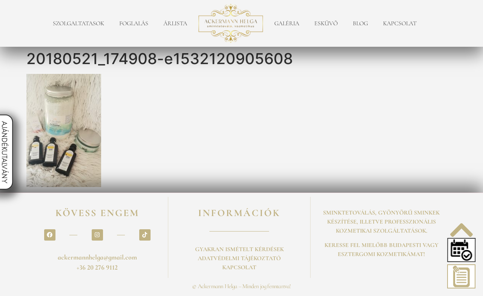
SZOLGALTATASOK (78, 23)
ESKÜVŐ (326, 23)
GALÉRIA (286, 23)
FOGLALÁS (133, 23)
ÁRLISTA (175, 23)
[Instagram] (97, 235)
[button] (461, 250)
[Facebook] (49, 235)
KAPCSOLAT (400, 23)
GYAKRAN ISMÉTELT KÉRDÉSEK (239, 249)
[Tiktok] (145, 235)
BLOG (360, 23)
